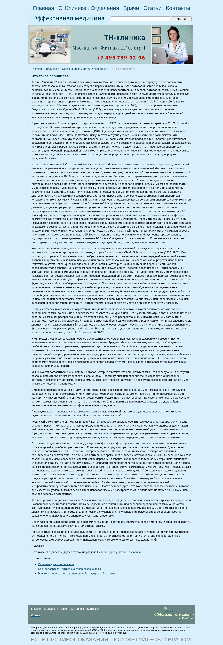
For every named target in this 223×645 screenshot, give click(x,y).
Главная (43, 8)
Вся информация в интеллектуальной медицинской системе (77, 573)
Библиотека (51, 68)
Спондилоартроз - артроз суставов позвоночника (69, 568)
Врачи (131, 8)
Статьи (152, 8)
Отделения (105, 8)
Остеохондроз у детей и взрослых (84, 68)
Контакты (178, 8)
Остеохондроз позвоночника (56, 564)
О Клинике (72, 8)
